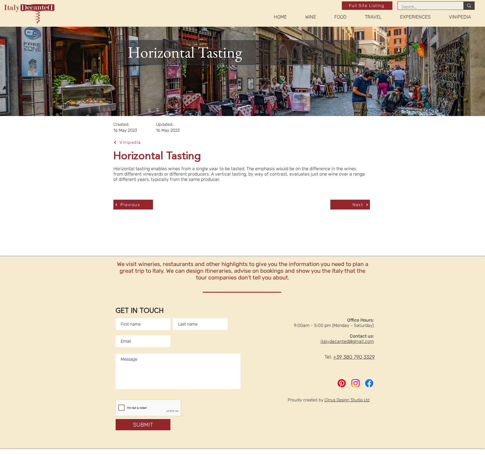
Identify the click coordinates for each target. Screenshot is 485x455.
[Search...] (468, 6)
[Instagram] (355, 383)
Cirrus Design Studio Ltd (347, 399)
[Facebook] (369, 383)
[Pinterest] (341, 383)
